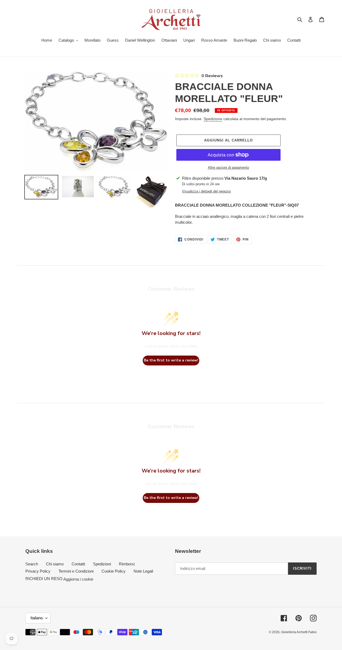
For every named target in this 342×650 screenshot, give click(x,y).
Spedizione (213, 119)
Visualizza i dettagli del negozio (206, 191)
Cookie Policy (114, 571)
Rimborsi (127, 564)
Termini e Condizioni (76, 571)
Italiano (36, 618)
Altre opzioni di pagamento (228, 168)
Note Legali (143, 571)
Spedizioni (102, 564)
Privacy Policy (37, 571)
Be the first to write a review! (171, 360)
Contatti (78, 564)
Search (31, 564)
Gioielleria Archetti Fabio (299, 632)
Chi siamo (55, 564)
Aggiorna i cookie (78, 579)
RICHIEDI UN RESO (44, 578)
